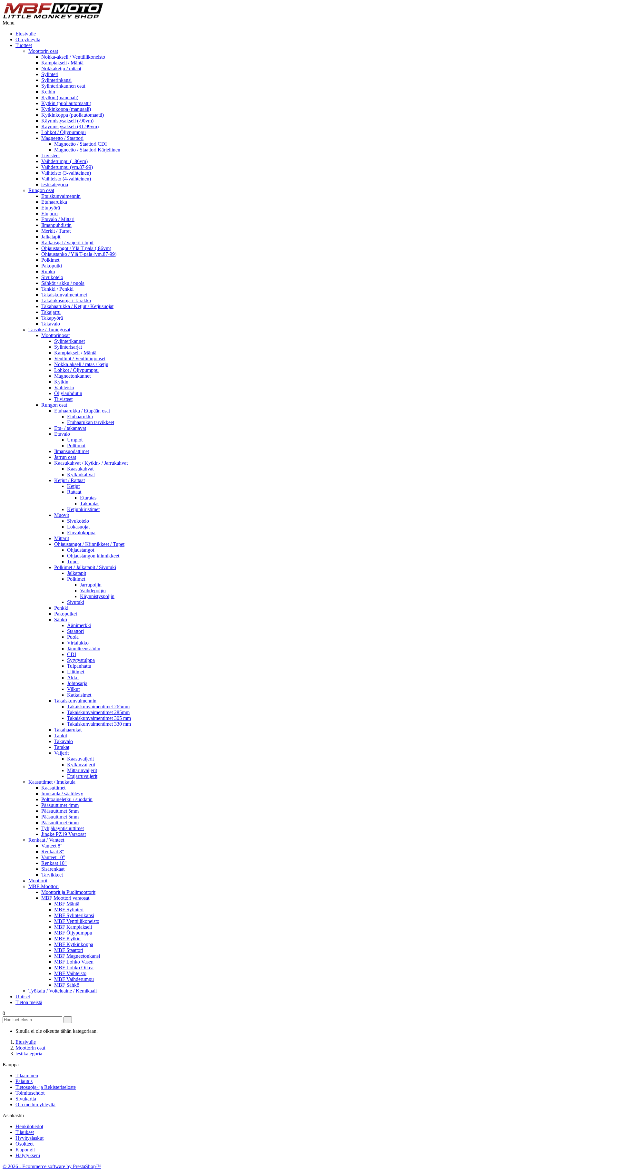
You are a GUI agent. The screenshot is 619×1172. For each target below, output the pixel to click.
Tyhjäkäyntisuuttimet (62, 828)
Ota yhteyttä (27, 39)
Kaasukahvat (80, 468)
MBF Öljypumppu (73, 932)
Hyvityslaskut (29, 1138)
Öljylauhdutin (68, 393)
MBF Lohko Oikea (73, 967)
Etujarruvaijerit (82, 776)
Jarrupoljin (91, 584)
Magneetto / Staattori (62, 138)
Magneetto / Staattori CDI (80, 144)
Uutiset (22, 996)
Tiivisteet (50, 155)
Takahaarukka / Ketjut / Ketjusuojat (77, 306)
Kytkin (61, 381)
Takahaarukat (68, 729)
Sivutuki (75, 602)
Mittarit (61, 538)
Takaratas (89, 503)
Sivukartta (25, 1098)
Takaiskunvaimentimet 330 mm (99, 724)
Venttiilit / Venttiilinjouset (79, 358)
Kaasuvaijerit (80, 758)
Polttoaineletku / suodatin (67, 799)
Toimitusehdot (29, 1093)
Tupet (73, 561)
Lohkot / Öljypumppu (63, 132)
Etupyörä (50, 207)
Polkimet (50, 260)
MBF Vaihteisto (70, 973)
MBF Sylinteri (69, 909)
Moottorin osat (43, 51)
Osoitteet (24, 1144)
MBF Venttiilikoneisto (76, 921)
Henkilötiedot (29, 1126)
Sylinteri (49, 74)
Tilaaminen (26, 1075)
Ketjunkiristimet (83, 509)
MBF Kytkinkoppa (73, 944)
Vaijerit (61, 753)
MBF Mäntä (66, 903)
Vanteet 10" (53, 857)
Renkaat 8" (52, 851)
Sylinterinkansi (56, 80)
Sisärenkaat (52, 869)
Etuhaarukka (54, 202)
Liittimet (75, 671)
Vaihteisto (64, 387)
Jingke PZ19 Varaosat (63, 834)
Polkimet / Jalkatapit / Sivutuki (85, 567)
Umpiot (75, 439)
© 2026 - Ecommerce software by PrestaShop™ (52, 1166)
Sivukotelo (52, 277)
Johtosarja (77, 683)
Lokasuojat (78, 526)
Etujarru (49, 213)
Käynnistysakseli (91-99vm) (70, 126)
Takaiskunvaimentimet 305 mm (99, 718)
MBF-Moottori (43, 886)
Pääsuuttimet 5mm (60, 811)
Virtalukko (78, 642)
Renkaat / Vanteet (46, 840)
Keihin (48, 91)
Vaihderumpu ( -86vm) (64, 161)
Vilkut (73, 689)
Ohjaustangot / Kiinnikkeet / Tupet (89, 544)
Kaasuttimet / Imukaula (51, 782)
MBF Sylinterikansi (74, 915)
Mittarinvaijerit (82, 770)
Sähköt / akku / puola (62, 283)
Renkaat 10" (54, 863)
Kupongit (25, 1149)
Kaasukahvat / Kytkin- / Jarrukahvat (91, 463)
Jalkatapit (50, 236)
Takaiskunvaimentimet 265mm (98, 706)
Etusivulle (25, 33)
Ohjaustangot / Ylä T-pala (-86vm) (76, 248)
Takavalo (50, 323)
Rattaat (74, 492)
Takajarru (51, 312)
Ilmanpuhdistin (56, 225)
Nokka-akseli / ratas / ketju (81, 364)
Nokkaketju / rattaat (61, 68)
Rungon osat (41, 190)
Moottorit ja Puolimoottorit (68, 892)
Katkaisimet (79, 695)
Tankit (60, 735)
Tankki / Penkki (57, 289)
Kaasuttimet (53, 787)
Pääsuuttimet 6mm (60, 822)
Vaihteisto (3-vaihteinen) (66, 173)
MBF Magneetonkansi (77, 956)
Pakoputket (65, 613)
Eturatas (88, 497)
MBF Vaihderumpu (74, 979)
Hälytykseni (27, 1155)
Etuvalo (62, 434)
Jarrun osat (65, 457)
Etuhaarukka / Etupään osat (82, 410)
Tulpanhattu (79, 666)
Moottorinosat (55, 335)
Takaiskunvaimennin (75, 700)
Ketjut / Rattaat (69, 480)
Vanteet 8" (52, 845)
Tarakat (61, 747)
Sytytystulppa (81, 660)
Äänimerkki (79, 625)
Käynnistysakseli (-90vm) (67, 120)
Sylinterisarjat (68, 347)
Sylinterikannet (69, 341)
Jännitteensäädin (83, 648)
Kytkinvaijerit (81, 764)
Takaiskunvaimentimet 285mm (98, 712)
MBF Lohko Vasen (73, 961)
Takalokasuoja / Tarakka (66, 300)
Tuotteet (23, 45)
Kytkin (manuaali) (59, 97)
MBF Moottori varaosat (65, 898)
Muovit (61, 515)
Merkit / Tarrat (56, 231)
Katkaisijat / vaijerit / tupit (67, 242)
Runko (48, 271)
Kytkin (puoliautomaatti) (66, 103)
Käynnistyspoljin (97, 596)
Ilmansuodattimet (71, 451)
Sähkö (60, 619)
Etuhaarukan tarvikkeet (90, 422)
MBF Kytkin (67, 938)
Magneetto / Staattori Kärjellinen (87, 149)
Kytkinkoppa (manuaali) (66, 109)
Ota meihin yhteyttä (35, 1104)
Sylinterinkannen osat (63, 86)
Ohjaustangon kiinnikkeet (93, 555)
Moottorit (37, 880)
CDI (71, 654)
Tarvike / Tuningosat (49, 329)
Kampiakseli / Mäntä (62, 62)
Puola (73, 637)
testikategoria (54, 184)
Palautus (24, 1081)
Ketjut (73, 486)
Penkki (61, 608)
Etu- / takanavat (70, 428)
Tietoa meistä (28, 1002)
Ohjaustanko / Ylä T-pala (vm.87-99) (78, 254)
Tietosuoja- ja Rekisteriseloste (45, 1087)
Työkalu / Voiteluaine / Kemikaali (62, 990)
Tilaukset (24, 1132)
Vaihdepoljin (93, 590)
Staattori (75, 631)
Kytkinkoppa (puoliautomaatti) (72, 115)
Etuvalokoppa (81, 532)
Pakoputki (51, 265)
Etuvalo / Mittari (57, 219)
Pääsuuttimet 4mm (60, 805)
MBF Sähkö (66, 985)
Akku (73, 677)
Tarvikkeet (52, 874)
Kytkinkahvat (81, 474)
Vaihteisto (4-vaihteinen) (66, 178)
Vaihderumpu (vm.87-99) (67, 167)
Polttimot (76, 445)
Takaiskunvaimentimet (64, 294)
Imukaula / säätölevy (62, 793)
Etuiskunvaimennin (61, 196)
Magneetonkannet (72, 376)
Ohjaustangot (80, 550)
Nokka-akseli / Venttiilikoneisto (73, 57)
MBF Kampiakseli (73, 927)
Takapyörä (52, 318)
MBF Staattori (68, 950)
